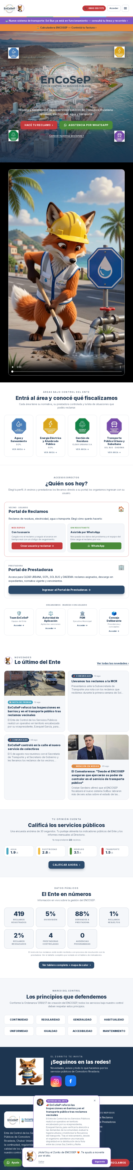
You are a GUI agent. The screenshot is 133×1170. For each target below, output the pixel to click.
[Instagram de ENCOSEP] (56, 1079)
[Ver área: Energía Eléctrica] (119, 53)
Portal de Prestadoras (103, 1121)
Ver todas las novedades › (113, 663)
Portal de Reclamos (102, 1117)
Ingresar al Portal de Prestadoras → (66, 589)
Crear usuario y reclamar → (37, 545)
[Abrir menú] (125, 8)
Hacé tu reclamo (39, 125)
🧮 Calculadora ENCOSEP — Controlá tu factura (66, 27)
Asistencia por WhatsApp (88, 125)
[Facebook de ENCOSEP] (70, 1079)
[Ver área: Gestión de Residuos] (13, 135)
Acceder (113, 8)
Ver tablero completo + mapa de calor (66, 965)
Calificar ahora (66, 864)
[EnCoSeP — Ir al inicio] (9, 8)
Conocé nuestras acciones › (66, 135)
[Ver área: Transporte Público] (119, 137)
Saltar (41, 1161)
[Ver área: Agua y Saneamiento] (13, 52)
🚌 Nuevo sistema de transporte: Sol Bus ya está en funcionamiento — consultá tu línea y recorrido (66, 20)
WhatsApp (97, 545)
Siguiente (100, 1161)
